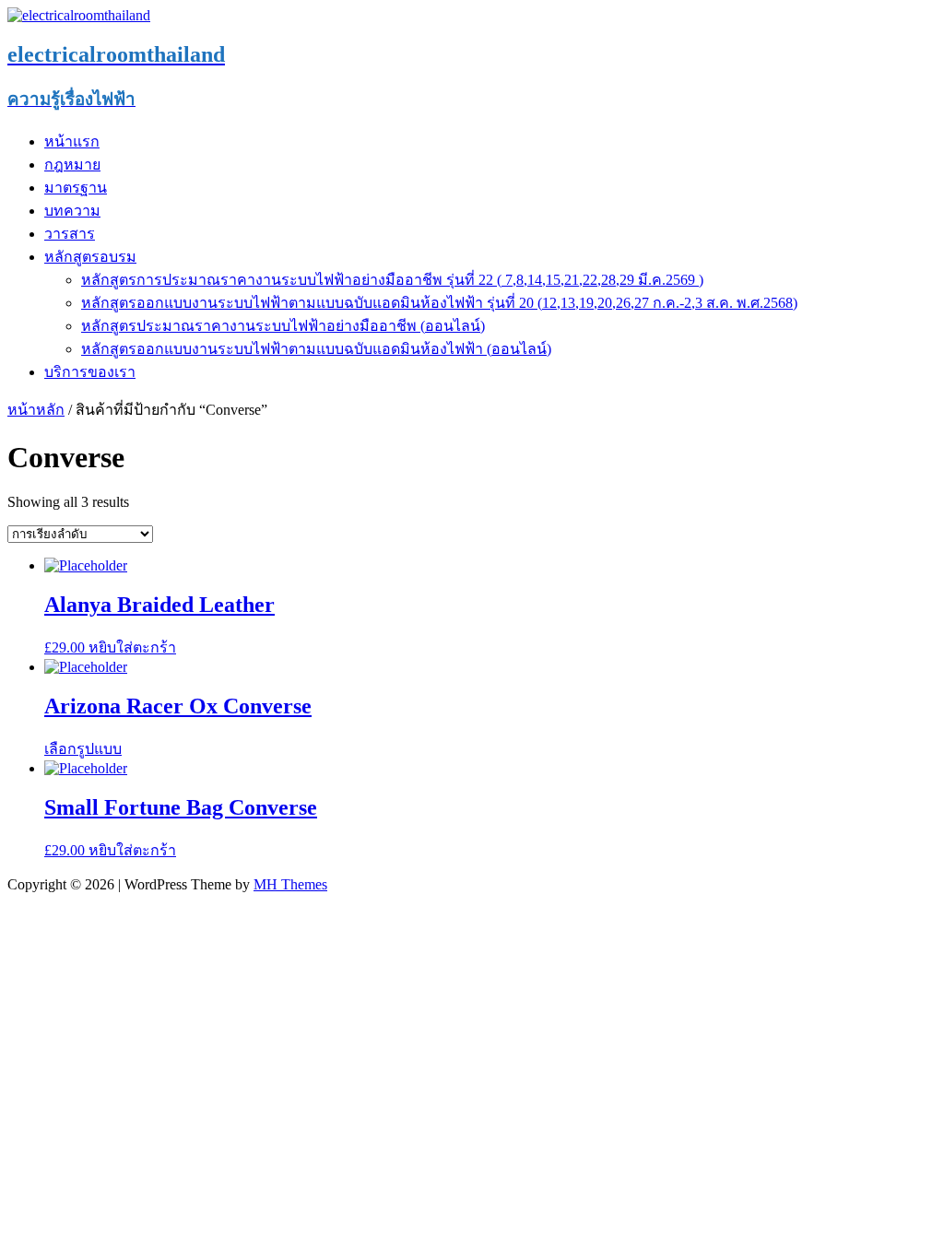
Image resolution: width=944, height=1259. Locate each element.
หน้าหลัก (36, 410)
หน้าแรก (72, 141)
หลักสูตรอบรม (90, 257)
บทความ (72, 210)
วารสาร (69, 233)
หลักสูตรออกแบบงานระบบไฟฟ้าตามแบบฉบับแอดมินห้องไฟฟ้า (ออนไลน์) (316, 349)
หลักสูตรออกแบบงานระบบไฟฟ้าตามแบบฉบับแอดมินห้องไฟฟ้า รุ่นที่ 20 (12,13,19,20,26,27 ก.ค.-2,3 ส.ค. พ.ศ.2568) (439, 303)
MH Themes (290, 884)
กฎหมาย (72, 164)
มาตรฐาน (75, 187)
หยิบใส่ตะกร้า (132, 647)
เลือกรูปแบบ (83, 749)
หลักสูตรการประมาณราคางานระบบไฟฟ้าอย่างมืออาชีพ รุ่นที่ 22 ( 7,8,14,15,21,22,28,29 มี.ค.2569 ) (392, 280)
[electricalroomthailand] (78, 15)
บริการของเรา (90, 372)
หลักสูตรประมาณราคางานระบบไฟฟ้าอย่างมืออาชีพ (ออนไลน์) (283, 326)
